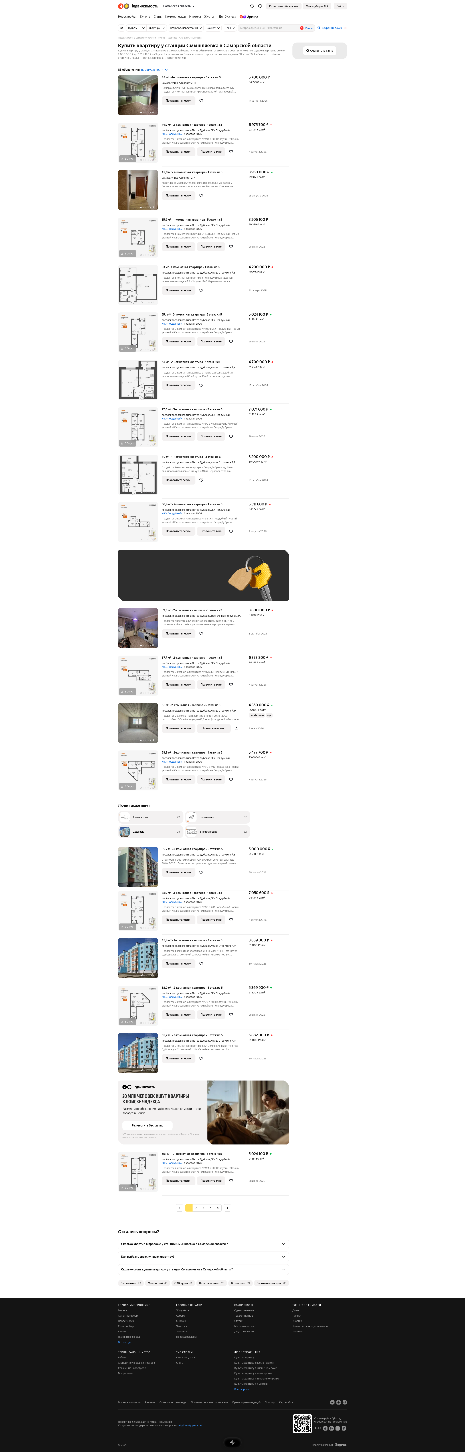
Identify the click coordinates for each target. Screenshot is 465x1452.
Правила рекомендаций (246, 1402)
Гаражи (296, 1315)
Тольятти (181, 1331)
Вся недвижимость (129, 1402)
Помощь (270, 1402)
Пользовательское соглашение (209, 1402)
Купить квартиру (244, 1357)
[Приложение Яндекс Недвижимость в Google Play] (331, 1428)
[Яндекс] (340, 1445)
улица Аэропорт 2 (182, 82)
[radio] (196, 1208)
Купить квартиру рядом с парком (254, 1362)
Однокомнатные (244, 1310)
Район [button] (309, 28)
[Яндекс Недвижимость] (138, 6)
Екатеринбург (126, 1326)
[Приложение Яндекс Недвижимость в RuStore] (344, 1428)
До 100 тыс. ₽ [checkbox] (206, 580)
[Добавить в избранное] (201, 100)
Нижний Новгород (129, 1336)
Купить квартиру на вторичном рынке (257, 1378)
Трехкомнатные (243, 1315)
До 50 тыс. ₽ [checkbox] (158, 580)
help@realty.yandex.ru (190, 1425)
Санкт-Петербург (128, 1315)
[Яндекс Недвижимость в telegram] (345, 1402)
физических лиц (148, 1137)
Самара (166, 82)
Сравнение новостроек (132, 1368)
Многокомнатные (244, 1326)
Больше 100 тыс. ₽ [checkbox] (138, 591)
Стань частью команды (173, 1402)
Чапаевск (181, 1326)
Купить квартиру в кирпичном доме (255, 1368)
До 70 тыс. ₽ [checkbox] (182, 580)
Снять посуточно (186, 1357)
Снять (179, 1362)
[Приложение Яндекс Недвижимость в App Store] (325, 1428)
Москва (122, 1310)
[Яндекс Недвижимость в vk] (332, 1402)
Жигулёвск (182, 1310)
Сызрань (181, 1321)
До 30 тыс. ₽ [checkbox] (134, 580)
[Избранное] (252, 6)
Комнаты (297, 1331)
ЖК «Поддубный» (172, 133)
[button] (260, 6)
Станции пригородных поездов (136, 1362)
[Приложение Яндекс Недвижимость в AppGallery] (337, 1428)
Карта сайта (286, 1402)
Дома (295, 1310)
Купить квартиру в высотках (251, 1383)
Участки (297, 1321)
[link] (340, 6)
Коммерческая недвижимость (310, 1326)
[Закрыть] (345, 28)
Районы (122, 1357)
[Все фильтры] (121, 28)
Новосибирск (126, 1321)
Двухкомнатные (244, 1331)
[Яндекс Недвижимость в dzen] (338, 1402)
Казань (122, 1331)
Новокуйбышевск (186, 1336)
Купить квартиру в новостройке (253, 1373)
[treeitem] (128, 16)
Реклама (150, 1402)
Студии (238, 1321)
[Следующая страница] (227, 1208)
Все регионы (125, 1373)
